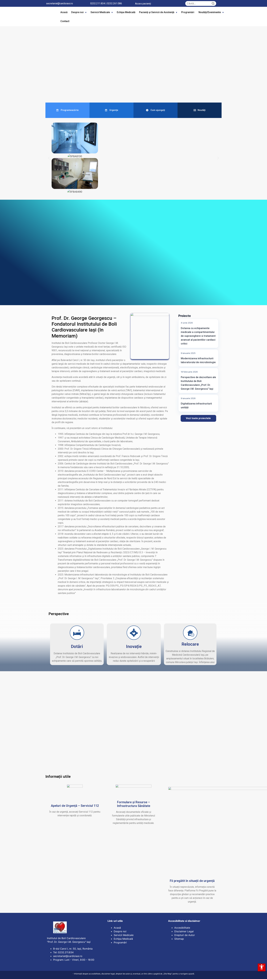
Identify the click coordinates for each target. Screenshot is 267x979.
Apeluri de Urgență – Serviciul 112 (75, 806)
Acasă (64, 12)
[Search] (213, 3)
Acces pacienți (143, 3)
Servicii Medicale (100, 12)
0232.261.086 (114, 3)
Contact (64, 21)
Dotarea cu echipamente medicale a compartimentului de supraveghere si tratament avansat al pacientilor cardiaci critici (198, 336)
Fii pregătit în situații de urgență (192, 881)
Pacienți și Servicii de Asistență (156, 12)
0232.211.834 (97, 3)
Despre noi (77, 12)
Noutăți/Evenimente (210, 12)
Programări (188, 12)
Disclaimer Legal (184, 931)
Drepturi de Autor (184, 935)
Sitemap (179, 938)
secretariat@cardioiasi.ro (59, 3)
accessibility (262, 967)
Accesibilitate (182, 927)
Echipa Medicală (126, 12)
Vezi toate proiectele (198, 418)
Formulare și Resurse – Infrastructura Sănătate (133, 804)
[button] (40, 63)
